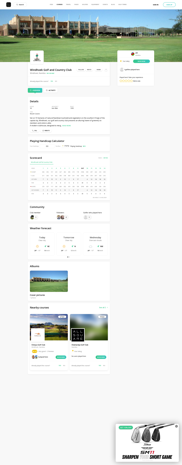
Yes (52, 81)
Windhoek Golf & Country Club (41, 162)
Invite (89, 70)
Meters (106, 158)
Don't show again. (148, 460)
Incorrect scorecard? (100, 197)
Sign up (169, 5)
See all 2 (102, 307)
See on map (50, 73)
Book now (61, 357)
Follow (81, 70)
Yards (100, 158)
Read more (66, 126)
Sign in (155, 5)
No (56, 81)
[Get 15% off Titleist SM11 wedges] (147, 443)
